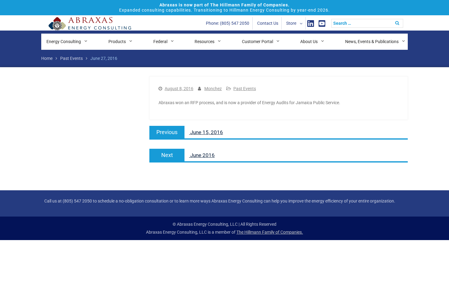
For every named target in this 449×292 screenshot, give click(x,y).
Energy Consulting (63, 41)
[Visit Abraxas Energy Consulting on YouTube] (322, 23)
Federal (160, 41)
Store (291, 23)
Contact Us (267, 23)
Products (117, 41)
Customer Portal (257, 41)
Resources (204, 41)
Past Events (244, 88)
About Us (309, 41)
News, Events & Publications (372, 41)
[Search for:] (368, 23)
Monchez (213, 88)
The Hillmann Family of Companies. (269, 232)
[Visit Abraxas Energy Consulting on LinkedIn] (310, 23)
